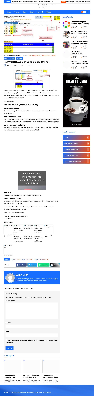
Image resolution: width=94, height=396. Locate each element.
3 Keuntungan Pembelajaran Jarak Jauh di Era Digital (50, 377)
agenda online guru (41, 259)
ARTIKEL (57, 1)
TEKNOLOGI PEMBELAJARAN (72, 161)
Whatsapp (45, 265)
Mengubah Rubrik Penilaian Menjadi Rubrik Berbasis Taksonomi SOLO (26, 2)
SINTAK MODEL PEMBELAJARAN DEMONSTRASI (76, 54)
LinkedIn (56, 265)
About (48, 12)
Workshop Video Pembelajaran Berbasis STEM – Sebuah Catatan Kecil (12, 378)
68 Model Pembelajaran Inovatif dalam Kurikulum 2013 (80, 44)
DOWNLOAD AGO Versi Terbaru (14, 213)
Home (9, 12)
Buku (24, 12)
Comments (10, 301)
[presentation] (10, 372)
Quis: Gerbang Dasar (48, 235)
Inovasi (40, 12)
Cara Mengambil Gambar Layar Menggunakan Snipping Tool (38, 238)
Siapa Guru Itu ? (8, 255)
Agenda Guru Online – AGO (7, 235)
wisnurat (22, 275)
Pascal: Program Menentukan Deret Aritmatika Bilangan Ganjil (18, 238)
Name (8, 323)
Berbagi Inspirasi (9, 58)
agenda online (27, 259)
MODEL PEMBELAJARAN (71, 155)
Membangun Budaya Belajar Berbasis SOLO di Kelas (76, 2)
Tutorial (16, 12)
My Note (19, 58)
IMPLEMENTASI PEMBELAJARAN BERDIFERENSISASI (28, 236)
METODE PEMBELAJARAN (71, 149)
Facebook (22, 265)
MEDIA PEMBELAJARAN (71, 143)
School (32, 12)
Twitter (33, 265)
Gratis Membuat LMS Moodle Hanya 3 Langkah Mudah (31, 377)
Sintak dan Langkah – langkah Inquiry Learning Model (80, 23)
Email (7, 331)
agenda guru (15, 259)
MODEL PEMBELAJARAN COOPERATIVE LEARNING (79, 63)
